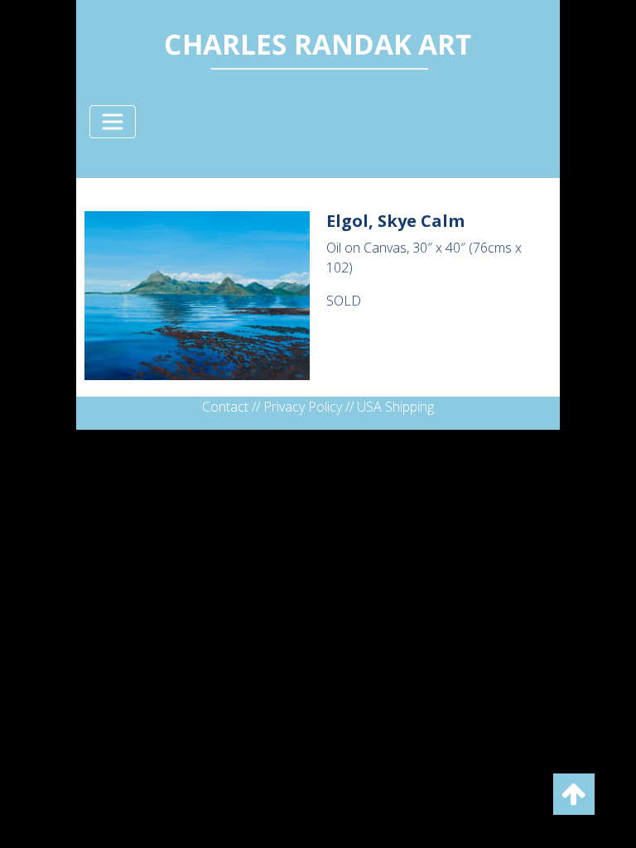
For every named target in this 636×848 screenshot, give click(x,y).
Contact (225, 407)
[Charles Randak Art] (318, 48)
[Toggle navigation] (112, 121)
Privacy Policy (302, 407)
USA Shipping (395, 407)
